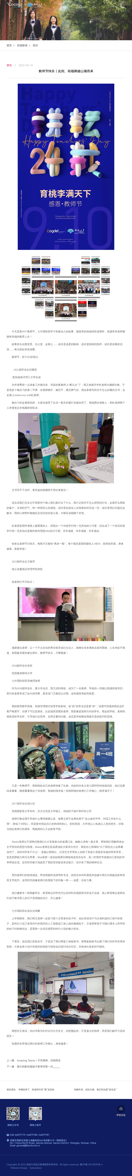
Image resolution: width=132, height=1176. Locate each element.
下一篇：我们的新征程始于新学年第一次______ (33, 1066)
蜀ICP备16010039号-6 (91, 1164)
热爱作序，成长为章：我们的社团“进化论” (95, 1089)
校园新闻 (22, 45)
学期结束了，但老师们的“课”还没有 (36, 1089)
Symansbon (36, 1168)
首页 (9, 45)
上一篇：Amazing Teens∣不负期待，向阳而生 (34, 1060)
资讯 (35, 45)
